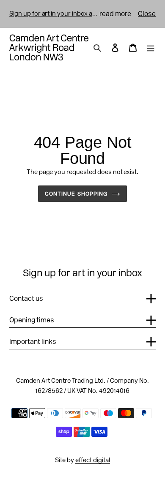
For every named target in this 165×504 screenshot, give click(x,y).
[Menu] (151, 47)
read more (115, 14)
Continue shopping (76, 194)
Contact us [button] (26, 298)
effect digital (92, 460)
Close (147, 14)
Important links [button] (32, 342)
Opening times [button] (31, 320)
